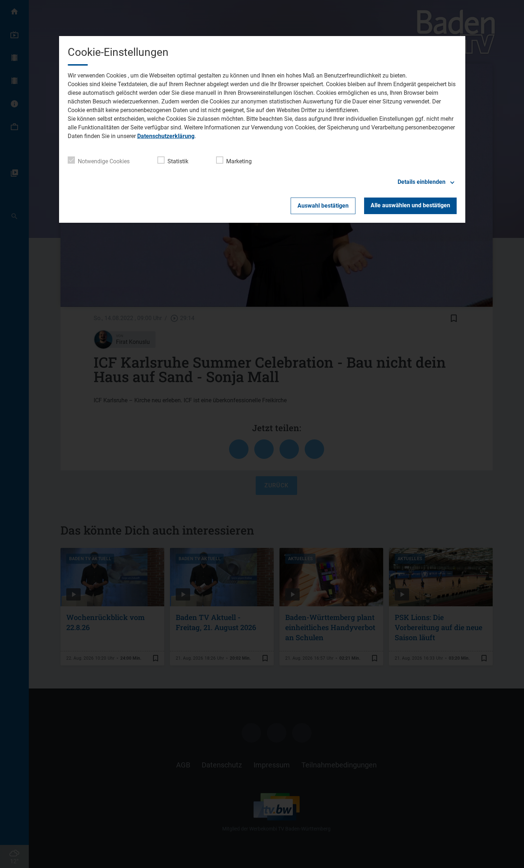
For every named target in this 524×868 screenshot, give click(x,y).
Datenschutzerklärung (165, 136)
